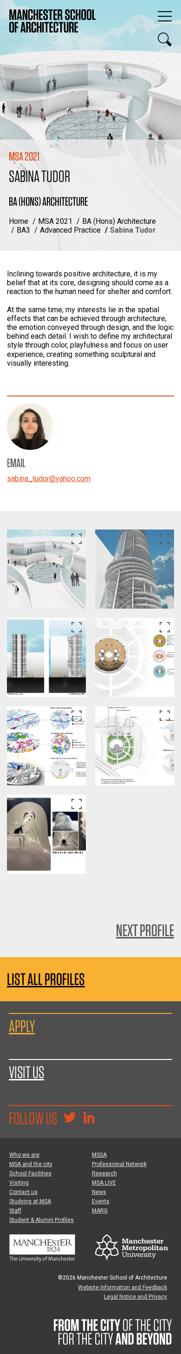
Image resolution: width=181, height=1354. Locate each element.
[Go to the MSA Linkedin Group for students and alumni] (89, 1119)
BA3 (23, 230)
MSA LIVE (104, 1183)
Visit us (26, 1072)
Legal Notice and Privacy (135, 1297)
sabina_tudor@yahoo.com (48, 478)
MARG (100, 1210)
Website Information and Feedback (122, 1287)
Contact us (23, 1192)
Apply (22, 1026)
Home (18, 221)
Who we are (24, 1155)
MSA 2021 (55, 221)
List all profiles (46, 979)
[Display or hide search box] (165, 40)
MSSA (99, 1155)
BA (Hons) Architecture (119, 221)
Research (104, 1173)
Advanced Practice (70, 230)
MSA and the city (30, 1164)
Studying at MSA (30, 1201)
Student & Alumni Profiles (41, 1220)
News (99, 1192)
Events (101, 1201)
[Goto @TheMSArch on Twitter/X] (70, 1119)
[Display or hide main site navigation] (165, 16)
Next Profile (145, 930)
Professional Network (119, 1164)
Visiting (19, 1183)
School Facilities (30, 1173)
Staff (15, 1210)
